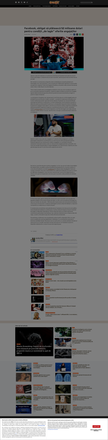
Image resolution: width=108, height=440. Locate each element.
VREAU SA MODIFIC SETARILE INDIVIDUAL (96, 430)
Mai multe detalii (41, 425)
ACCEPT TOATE (96, 426)
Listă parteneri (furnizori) (53, 429)
